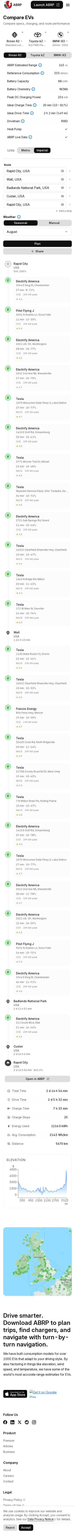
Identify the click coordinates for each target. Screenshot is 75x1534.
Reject (10, 1527)
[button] (62, 171)
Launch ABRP (47, 5)
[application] (37, 1185)
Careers (8, 1475)
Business (9, 1451)
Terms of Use (13, 1505)
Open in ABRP (37, 1079)
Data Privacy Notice (41, 1519)
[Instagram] (34, 1422)
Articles (8, 1446)
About (7, 1470)
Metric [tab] (25, 150)
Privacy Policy (14, 1499)
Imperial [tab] (42, 150)
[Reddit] (27, 1422)
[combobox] (35, 171)
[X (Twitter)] (20, 1422)
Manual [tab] (54, 223)
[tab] (15, 55)
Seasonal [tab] (20, 223)
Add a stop (63, 210)
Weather (9, 217)
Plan (37, 243)
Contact (8, 1481)
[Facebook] (5, 1422)
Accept (26, 1527)
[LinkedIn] (12, 1422)
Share (37, 251)
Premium (8, 1440)
